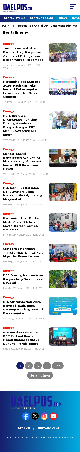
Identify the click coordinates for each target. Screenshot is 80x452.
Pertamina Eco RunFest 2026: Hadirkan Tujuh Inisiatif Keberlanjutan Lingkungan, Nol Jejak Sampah (21, 89)
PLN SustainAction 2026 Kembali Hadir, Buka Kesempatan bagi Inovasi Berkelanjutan (23, 307)
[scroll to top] (74, 427)
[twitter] (35, 418)
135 (58, 366)
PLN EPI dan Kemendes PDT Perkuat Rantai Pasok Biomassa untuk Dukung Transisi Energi (21, 338)
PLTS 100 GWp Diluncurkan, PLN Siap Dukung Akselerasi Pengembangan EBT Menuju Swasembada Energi (20, 125)
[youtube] (54, 418)
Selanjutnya (40, 375)
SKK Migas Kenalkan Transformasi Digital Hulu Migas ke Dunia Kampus (23, 252)
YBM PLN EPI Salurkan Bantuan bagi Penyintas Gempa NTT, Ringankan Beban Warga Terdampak (23, 54)
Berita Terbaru (42, 18)
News (63, 18)
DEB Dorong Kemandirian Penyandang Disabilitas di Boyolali (23, 279)
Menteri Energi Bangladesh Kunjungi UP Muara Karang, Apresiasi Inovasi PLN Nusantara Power (22, 161)
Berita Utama (14, 18)
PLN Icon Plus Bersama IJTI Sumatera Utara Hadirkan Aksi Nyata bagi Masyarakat (23, 193)
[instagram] (45, 418)
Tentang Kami (48, 428)
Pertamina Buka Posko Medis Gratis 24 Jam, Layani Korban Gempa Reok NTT (21, 224)
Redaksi (24, 428)
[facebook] (26, 418)
